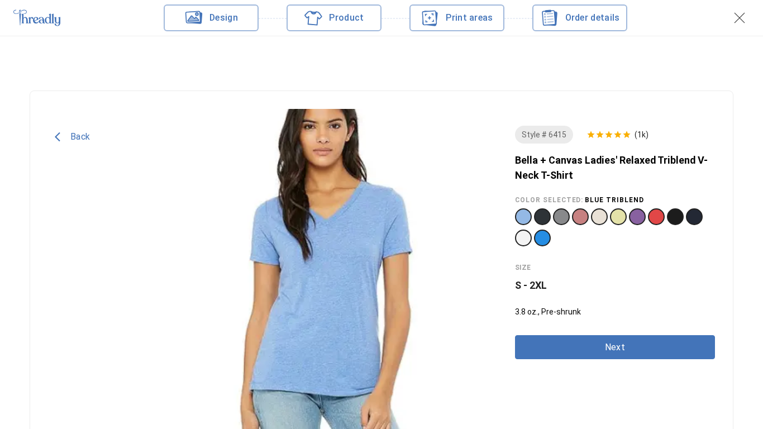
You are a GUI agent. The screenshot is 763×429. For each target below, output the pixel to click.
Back (80, 136)
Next (615, 347)
